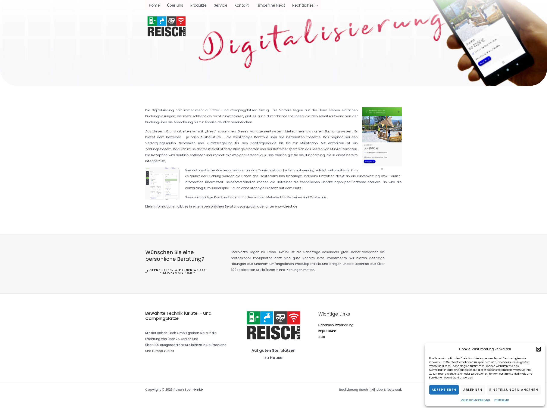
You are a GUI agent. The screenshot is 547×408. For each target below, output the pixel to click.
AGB (321, 336)
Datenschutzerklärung (475, 400)
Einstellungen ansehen (513, 389)
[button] (538, 349)
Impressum (501, 400)
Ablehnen (472, 389)
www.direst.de (286, 206)
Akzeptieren (444, 389)
